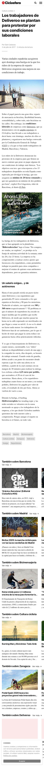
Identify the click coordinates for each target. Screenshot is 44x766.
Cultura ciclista (7, 11)
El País (22, 187)
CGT (5, 145)
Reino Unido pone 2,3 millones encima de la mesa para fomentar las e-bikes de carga (19, 594)
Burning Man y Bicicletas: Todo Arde (19, 644)
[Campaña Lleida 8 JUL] (22, 214)
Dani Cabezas (10, 45)
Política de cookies (10, 756)
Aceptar (22, 761)
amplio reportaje (27, 129)
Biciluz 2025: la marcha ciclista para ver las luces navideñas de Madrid (19, 541)
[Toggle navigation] (40, 3)
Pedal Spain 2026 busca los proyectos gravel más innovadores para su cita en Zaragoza (18, 695)
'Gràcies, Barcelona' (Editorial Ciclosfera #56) (16, 492)
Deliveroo (31, 126)
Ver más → (6, 465)
